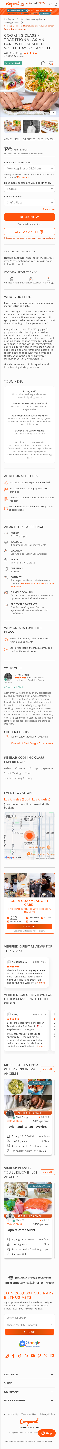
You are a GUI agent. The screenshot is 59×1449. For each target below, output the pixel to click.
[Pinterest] (39, 1355)
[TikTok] (19, 1355)
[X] (46, 1355)
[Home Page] (12, 4)
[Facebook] (13, 1355)
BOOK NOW (29, 217)
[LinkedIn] (52, 1355)
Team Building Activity (18, 778)
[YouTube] (32, 1355)
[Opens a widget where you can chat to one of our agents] (47, 1433)
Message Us (25, 3)
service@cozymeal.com (33, 583)
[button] (3, 4)
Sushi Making (12, 773)
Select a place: (13, 196)
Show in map (49, 209)
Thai (27, 773)
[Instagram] (6, 1355)
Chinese (20, 768)
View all (47, 1069)
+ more (41, 982)
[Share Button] (43, 63)
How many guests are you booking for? (27, 182)
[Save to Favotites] (52, 64)
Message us (23, 177)
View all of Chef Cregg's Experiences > (33, 743)
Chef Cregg (22, 674)
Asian (7, 768)
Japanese (47, 768)
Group (34, 768)
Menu (46, 1141)
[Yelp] (26, 1355)
